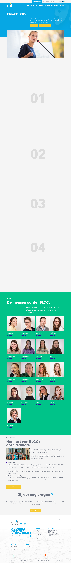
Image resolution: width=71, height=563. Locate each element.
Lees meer (33, 25)
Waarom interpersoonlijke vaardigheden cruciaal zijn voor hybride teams (52, 531)
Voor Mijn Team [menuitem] (39, 531)
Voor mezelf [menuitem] (40, 5)
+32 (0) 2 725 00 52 (27, 549)
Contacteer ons (35, 510)
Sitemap (47, 560)
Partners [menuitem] (52, 1)
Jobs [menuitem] (56, 1)
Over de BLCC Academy (14, 486)
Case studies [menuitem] (47, 5)
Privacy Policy (37, 560)
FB (59, 561)
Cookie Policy (43, 560)
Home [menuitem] (28, 5)
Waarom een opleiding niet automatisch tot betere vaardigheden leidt (53, 538)
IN (57, 561)
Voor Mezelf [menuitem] (38, 533)
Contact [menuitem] (62, 5)
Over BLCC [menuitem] (56, 5)
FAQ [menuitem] (43, 1)
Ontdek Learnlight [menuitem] (37, 1)
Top (59, 520)
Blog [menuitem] (52, 5)
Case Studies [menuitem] (38, 534)
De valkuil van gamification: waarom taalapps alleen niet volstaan (53, 534)
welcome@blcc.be (14, 550)
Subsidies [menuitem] (47, 1)
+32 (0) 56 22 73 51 (14, 549)
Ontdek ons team (44, 25)
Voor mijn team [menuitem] (34, 5)
